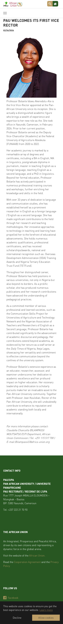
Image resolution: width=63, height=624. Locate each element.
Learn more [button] (46, 610)
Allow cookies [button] (46, 617)
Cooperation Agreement (27, 562)
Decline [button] (17, 617)
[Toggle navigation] (5, 13)
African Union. (37, 555)
